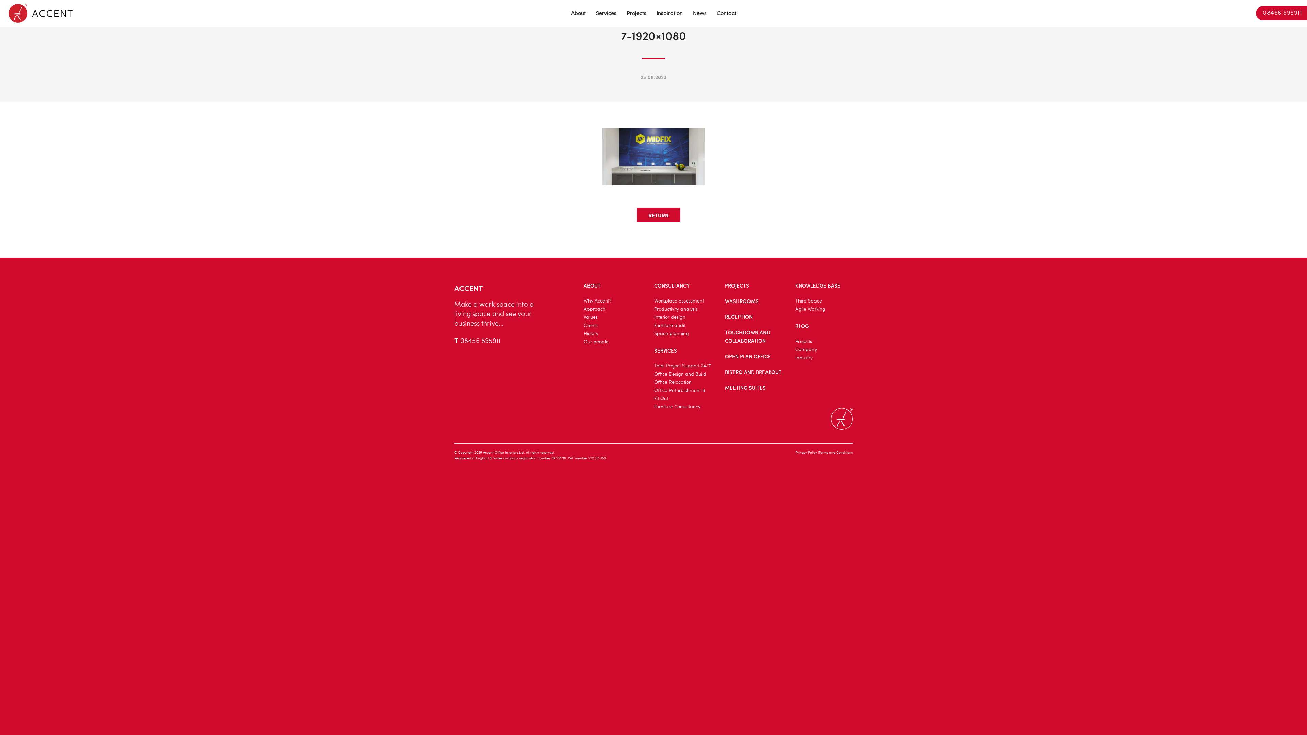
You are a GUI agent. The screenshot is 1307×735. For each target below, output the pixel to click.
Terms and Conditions (836, 452)
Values (591, 317)
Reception (739, 316)
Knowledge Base (817, 285)
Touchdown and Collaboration (747, 336)
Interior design (669, 317)
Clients (591, 325)
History (591, 333)
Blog (802, 326)
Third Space (808, 301)
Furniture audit (669, 325)
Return (658, 215)
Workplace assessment (679, 301)
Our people (596, 342)
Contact (726, 13)
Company (806, 349)
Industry (804, 358)
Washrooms (742, 301)
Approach (595, 309)
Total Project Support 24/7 (682, 366)
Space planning (671, 333)
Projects (636, 13)
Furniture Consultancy (677, 407)
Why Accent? (598, 301)
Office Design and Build (680, 374)
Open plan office (748, 356)
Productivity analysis (676, 309)
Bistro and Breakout (753, 372)
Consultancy (672, 285)
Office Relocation (673, 382)
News (700, 13)
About (578, 13)
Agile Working (810, 309)
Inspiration (670, 13)
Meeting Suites (745, 387)
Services (606, 13)
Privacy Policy (806, 452)
